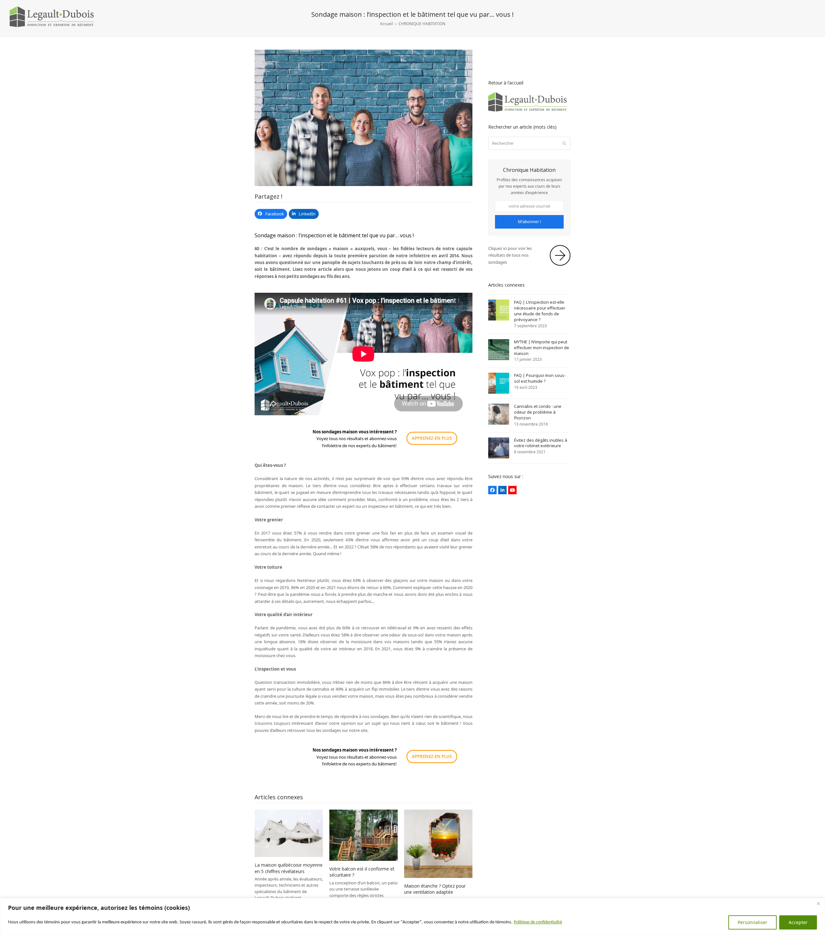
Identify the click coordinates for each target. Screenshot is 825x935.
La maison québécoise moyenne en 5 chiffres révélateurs (289, 868)
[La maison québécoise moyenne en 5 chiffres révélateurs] (289, 833)
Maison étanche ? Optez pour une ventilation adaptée (435, 889)
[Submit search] (564, 143)
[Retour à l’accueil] (529, 110)
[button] (271, 214)
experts (364, 445)
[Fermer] (818, 903)
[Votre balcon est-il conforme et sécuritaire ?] (363, 835)
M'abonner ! (529, 221)
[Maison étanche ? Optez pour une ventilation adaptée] (438, 843)
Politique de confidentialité (538, 922)
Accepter (798, 922)
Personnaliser (752, 922)
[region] (412, 916)
